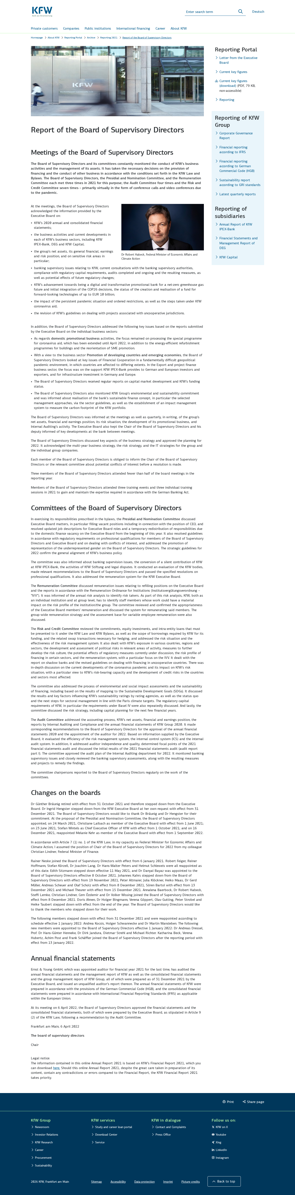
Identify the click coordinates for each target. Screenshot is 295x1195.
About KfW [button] (179, 28)
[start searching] (240, 12)
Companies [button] (71, 28)
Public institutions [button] (98, 28)
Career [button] (160, 28)
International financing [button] (133, 28)
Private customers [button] (44, 28)
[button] (224, 1181)
